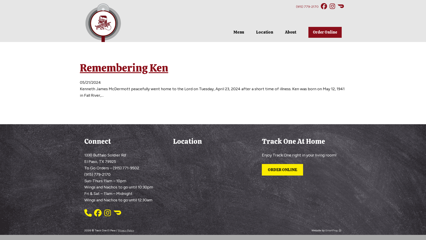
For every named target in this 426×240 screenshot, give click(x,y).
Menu (238, 32)
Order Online (325, 32)
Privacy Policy (126, 230)
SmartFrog (331, 230)
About (290, 32)
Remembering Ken (124, 68)
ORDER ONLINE (282, 169)
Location (264, 32)
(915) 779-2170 (307, 7)
